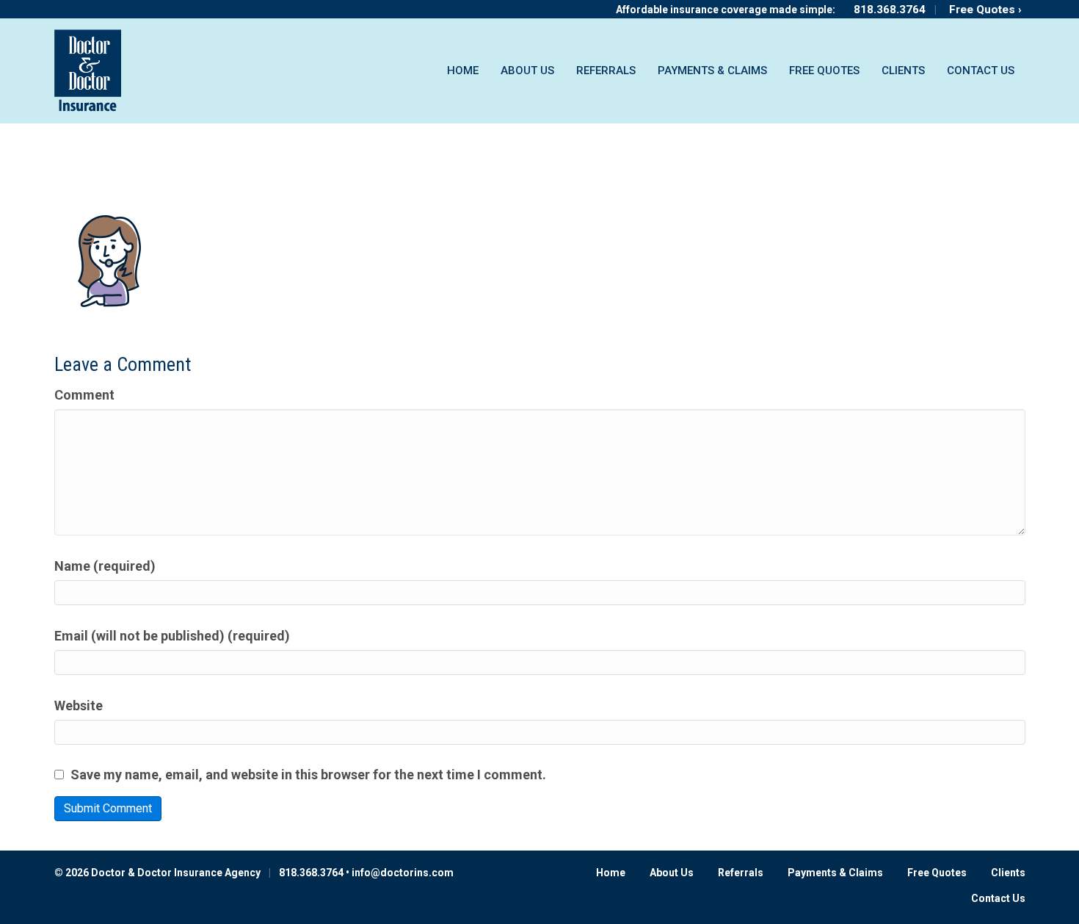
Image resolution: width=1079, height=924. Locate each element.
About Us (527, 70)
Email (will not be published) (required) (172, 635)
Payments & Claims (712, 70)
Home (463, 70)
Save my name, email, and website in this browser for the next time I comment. (308, 774)
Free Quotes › (985, 9)
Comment (84, 395)
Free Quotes (824, 70)
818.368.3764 (890, 9)
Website (78, 705)
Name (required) (105, 566)
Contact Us (980, 70)
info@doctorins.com (403, 872)
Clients (903, 70)
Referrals (606, 70)
